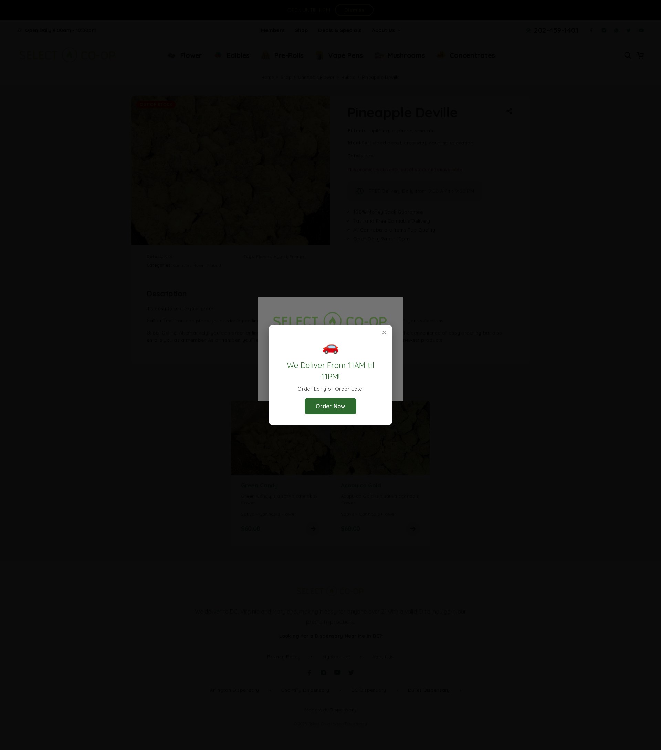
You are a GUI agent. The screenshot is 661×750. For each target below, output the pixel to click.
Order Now (330, 406)
